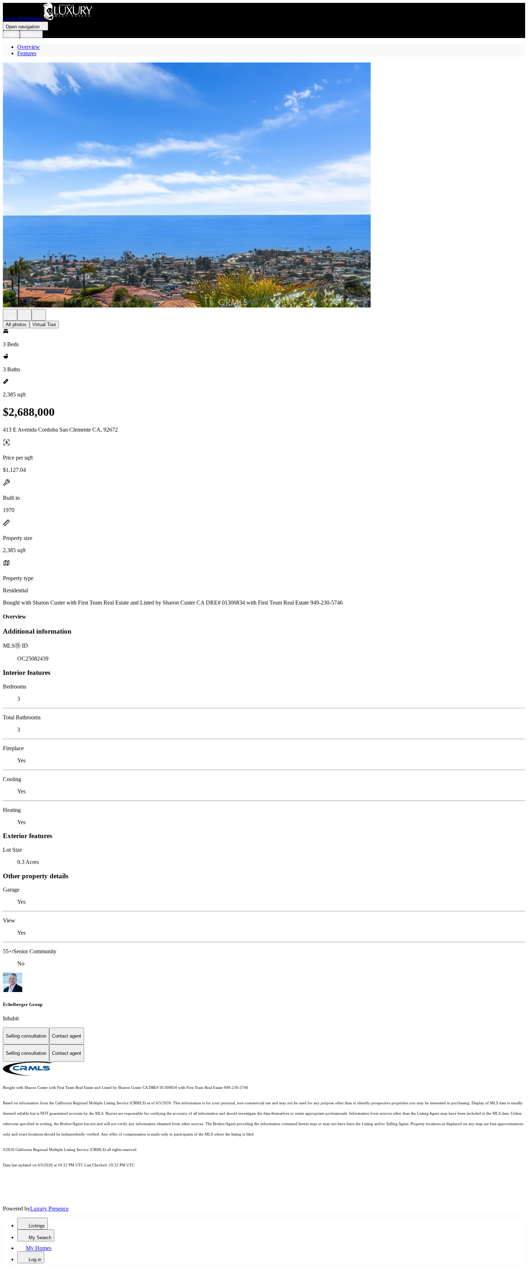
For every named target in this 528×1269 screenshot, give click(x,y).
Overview (28, 47)
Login (11, 34)
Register (31, 34)
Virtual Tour (44, 324)
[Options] (10, 315)
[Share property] (39, 315)
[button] (264, 185)
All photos (16, 324)
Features (26, 53)
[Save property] (24, 315)
